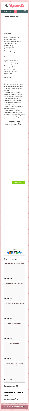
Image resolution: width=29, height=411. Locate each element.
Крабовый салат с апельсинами (14, 303)
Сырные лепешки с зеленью (14, 283)
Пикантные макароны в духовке (14, 263)
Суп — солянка (14, 343)
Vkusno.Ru (15, 5)
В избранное (18, 182)
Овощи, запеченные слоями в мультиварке (14, 364)
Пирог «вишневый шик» (14, 323)
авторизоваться (14, 399)
